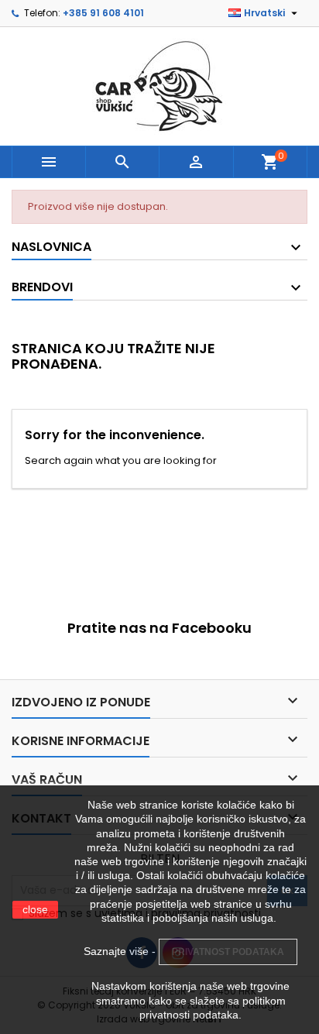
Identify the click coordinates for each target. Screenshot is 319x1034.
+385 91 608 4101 (103, 12)
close (35, 909)
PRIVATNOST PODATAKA (228, 951)
